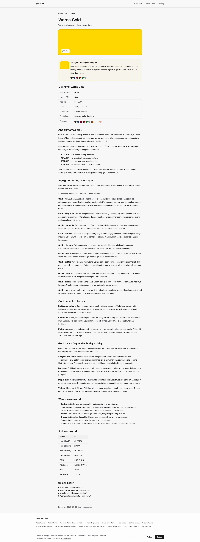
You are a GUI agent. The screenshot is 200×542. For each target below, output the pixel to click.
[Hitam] (71, 78)
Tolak (149, 537)
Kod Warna (122, 523)
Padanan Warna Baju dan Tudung (72, 523)
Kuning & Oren (80, 111)
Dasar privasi (66, 538)
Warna (67, 13)
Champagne (66, 407)
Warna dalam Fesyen (44, 526)
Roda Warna (52, 523)
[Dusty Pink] (100, 122)
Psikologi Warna (93, 523)
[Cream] (98, 122)
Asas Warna (40, 523)
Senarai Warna (147, 523)
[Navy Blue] (74, 78)
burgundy (69, 225)
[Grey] (85, 78)
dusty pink (70, 290)
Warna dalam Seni (114, 526)
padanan (40, 3)
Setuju (159, 537)
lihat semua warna (85, 507)
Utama (60, 13)
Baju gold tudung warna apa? (72, 487)
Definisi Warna (134, 523)
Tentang (161, 4)
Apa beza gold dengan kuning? (73, 493)
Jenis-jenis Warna (108, 523)
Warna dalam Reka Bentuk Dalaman (92, 526)
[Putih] (95, 122)
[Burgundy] (77, 78)
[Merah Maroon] (80, 78)
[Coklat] (92, 122)
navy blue (69, 213)
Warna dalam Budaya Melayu (65, 526)
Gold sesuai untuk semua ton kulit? (75, 490)
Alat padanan (137, 4)
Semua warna (150, 4)
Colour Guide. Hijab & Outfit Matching (137, 526)
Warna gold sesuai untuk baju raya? (75, 496)
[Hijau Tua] (83, 78)
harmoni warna (92, 194)
